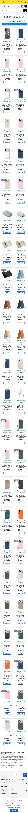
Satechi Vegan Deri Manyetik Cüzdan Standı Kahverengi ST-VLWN (7, 316)
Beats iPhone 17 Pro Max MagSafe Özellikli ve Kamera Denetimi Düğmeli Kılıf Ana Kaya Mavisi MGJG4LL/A (21, 166)
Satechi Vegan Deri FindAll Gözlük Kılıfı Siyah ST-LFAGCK (7, 286)
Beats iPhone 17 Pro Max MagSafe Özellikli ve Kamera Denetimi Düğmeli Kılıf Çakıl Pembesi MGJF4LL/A (21, 196)
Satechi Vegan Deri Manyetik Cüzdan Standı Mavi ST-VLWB (21, 316)
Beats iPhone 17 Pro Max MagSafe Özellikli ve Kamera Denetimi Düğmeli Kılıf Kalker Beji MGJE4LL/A (7, 196)
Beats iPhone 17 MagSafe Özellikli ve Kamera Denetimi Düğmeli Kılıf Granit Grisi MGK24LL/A (21, 466)
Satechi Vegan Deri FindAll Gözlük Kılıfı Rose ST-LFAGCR (21, 256)
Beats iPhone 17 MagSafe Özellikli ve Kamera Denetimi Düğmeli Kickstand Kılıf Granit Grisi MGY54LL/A (21, 436)
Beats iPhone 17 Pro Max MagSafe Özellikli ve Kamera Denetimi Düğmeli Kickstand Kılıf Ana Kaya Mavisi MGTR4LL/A (21, 677)
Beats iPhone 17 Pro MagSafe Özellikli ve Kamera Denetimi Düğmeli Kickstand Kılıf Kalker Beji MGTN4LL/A (21, 587)
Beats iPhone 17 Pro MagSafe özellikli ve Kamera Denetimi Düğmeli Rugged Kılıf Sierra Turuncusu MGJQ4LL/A (7, 677)
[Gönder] (25, 10)
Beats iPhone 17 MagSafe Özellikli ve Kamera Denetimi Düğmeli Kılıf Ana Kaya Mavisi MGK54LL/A (21, 45)
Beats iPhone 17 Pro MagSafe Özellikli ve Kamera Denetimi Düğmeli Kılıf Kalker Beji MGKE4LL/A (7, 136)
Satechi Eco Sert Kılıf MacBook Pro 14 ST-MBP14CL (21, 226)
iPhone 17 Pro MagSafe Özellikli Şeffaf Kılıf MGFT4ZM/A (7, 106)
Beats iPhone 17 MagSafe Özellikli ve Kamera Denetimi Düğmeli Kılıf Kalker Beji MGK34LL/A (7, 75)
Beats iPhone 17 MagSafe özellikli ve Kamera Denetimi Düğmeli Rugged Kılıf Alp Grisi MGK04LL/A (7, 496)
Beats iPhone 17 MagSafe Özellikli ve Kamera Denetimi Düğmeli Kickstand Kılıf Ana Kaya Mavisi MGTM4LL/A (7, 376)
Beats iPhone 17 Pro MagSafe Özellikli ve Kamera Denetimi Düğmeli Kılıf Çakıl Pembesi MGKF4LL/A (21, 136)
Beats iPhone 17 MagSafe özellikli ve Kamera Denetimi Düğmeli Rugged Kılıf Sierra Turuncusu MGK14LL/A (21, 526)
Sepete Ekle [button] (7, 52)
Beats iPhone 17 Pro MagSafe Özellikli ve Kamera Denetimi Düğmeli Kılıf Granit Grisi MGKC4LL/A (7, 617)
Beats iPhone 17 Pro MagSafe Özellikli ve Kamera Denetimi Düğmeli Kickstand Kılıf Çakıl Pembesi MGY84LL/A (21, 557)
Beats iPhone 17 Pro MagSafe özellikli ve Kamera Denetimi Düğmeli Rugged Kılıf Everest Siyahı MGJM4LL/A (7, 647)
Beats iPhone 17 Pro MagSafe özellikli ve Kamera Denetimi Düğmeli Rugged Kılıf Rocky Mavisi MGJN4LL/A (21, 647)
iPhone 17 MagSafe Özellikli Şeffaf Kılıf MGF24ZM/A (7, 45)
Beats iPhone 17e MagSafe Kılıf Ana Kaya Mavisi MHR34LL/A (7, 406)
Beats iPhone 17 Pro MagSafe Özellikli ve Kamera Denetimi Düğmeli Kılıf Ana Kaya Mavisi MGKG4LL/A (21, 106)
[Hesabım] (22, 6)
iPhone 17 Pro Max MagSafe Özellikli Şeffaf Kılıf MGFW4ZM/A (7, 166)
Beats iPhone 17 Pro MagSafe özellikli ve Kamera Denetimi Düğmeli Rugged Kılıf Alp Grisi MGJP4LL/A (21, 617)
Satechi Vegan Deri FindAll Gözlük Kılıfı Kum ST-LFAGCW (7, 256)
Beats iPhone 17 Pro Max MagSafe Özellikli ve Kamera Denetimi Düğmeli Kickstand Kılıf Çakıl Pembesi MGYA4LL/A (7, 707)
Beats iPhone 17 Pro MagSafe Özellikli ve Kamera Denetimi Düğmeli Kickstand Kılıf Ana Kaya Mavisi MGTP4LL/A (7, 557)
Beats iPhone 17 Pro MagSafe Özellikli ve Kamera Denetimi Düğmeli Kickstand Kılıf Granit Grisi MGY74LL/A (7, 587)
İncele (20, 112)
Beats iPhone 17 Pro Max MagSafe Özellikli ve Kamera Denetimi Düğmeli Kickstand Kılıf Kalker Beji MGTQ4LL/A (7, 737)
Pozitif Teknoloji (5, 20)
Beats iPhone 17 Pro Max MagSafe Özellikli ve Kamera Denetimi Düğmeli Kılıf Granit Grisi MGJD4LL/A (21, 737)
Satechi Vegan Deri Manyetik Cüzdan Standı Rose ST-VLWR (7, 346)
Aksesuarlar (13, 20)
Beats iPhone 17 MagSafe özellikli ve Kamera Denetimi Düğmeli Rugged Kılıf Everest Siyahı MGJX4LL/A (21, 496)
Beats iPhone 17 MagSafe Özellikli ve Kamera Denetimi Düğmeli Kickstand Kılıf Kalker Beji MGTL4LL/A (7, 466)
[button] (2, 6)
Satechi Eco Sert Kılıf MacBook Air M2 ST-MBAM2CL (7, 226)
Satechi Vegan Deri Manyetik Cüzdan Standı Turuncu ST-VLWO (21, 346)
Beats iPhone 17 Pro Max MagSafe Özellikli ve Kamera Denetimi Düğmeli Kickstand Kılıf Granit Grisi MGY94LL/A (21, 707)
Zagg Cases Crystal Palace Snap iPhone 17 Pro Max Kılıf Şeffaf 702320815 (21, 406)
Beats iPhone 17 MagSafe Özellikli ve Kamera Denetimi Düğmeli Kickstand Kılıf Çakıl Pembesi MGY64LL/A (7, 436)
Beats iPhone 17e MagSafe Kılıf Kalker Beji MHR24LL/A (21, 376)
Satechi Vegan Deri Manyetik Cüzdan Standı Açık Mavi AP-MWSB (21, 286)
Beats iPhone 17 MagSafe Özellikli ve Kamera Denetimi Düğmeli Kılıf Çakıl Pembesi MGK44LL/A (21, 75)
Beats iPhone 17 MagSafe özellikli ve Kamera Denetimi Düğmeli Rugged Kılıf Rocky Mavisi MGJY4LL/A (7, 526)
